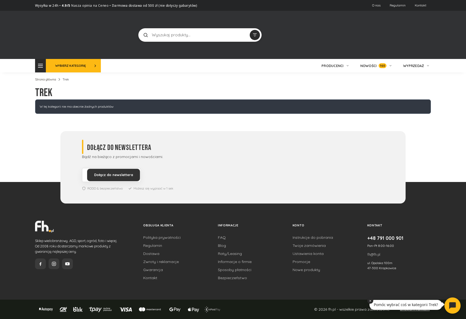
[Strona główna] (55, 34)
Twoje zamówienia (309, 245)
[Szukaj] (146, 35)
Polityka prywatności (162, 237)
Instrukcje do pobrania (313, 237)
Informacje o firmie (235, 261)
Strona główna (45, 79)
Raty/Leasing (230, 253)
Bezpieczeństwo (232, 277)
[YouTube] (67, 263)
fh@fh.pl (373, 254)
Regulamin (398, 5)
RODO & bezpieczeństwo (105, 188)
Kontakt (420, 5)
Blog (222, 245)
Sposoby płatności (234, 269)
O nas (376, 5)
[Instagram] (54, 263)
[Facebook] (40, 263)
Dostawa (151, 253)
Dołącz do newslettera (113, 175)
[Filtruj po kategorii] (255, 35)
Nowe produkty (306, 269)
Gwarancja (153, 269)
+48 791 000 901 (385, 238)
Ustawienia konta (308, 253)
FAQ (222, 237)
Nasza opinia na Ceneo (89, 5)
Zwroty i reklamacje (161, 261)
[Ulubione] (425, 35)
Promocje (301, 261)
